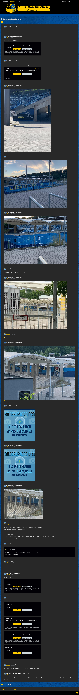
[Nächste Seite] (11, 22)
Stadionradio (8, 333)
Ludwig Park (8, 37)
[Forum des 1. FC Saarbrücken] (39, 8)
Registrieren (70, 1)
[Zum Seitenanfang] (77, 693)
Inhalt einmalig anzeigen (17, 49)
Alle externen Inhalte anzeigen (26, 49)
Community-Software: (39, 693)
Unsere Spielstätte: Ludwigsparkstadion (14, 26)
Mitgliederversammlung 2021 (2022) (13, 573)
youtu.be (37, 44)
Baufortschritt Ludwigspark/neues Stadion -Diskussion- (17, 664)
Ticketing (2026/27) (10, 268)
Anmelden (64, 1)
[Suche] (75, 1)
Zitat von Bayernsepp (10, 549)
